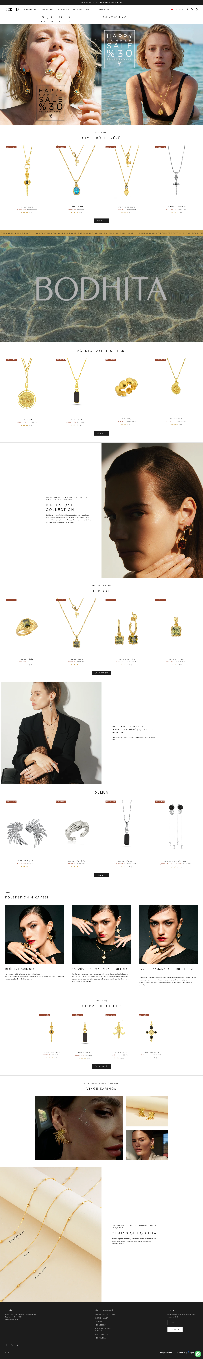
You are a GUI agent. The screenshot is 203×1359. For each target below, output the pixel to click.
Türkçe (178, 9)
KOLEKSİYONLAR (31, 9)
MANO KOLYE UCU (84, 1052)
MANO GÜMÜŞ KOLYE (126, 861)
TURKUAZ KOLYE (76, 206)
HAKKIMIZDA (104, 9)
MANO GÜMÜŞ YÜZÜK (76, 861)
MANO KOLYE (76, 419)
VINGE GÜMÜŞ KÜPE (26, 860)
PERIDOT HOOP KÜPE (126, 659)
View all (101, 221)
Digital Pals (194, 1353)
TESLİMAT (98, 1321)
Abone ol (175, 1329)
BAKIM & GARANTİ (101, 1318)
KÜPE (101, 138)
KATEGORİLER (47, 9)
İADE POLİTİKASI (101, 1338)
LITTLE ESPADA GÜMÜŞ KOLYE (176, 206)
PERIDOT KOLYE (76, 659)
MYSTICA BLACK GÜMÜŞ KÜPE (176, 861)
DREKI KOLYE (26, 419)
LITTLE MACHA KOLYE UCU (118, 1052)
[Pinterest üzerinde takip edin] (17, 1345)
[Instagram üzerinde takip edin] (12, 1345)
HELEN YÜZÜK (126, 419)
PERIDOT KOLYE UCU (176, 659)
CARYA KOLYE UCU (151, 1052)
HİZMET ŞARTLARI (101, 1334)
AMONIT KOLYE (176, 419)
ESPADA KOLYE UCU (52, 1052)
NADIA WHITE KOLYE (126, 207)
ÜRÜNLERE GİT (101, 673)
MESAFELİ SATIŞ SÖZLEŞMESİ (105, 1314)
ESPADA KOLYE (27, 207)
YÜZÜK (117, 138)
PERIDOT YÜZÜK (26, 659)
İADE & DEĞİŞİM (100, 1325)
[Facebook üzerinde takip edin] (6, 1345)
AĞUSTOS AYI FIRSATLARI (83, 9)
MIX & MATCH (63, 9)
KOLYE (86, 138)
